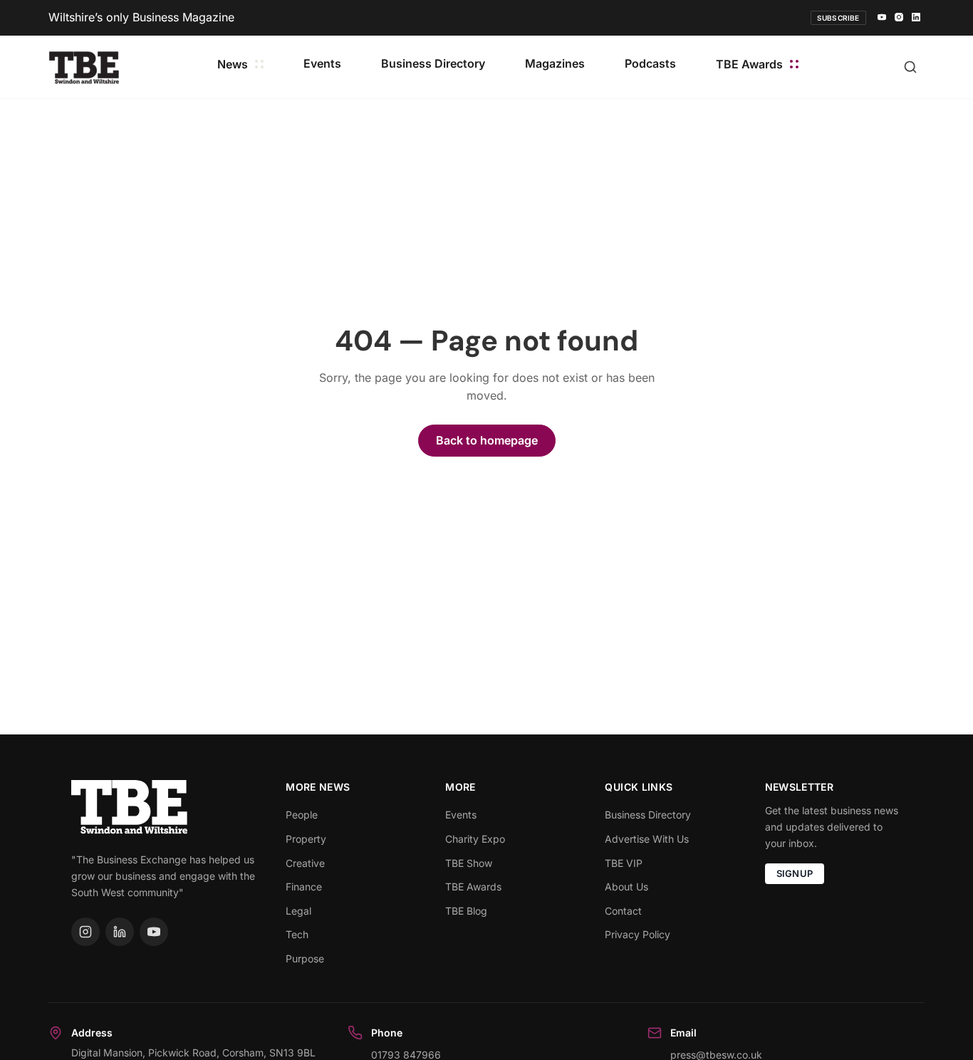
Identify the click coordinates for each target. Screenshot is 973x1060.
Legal (298, 911)
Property (306, 839)
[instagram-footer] (85, 932)
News (232, 64)
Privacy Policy (637, 934)
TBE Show (468, 863)
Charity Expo (475, 839)
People (302, 815)
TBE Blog (466, 911)
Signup (794, 873)
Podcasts (650, 63)
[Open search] (910, 67)
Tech (297, 934)
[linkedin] (916, 17)
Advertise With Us (647, 839)
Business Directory (433, 63)
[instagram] (898, 17)
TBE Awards (749, 64)
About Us (626, 886)
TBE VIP (623, 863)
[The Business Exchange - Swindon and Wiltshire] (84, 66)
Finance (304, 886)
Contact (623, 911)
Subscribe (838, 18)
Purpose (305, 958)
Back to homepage (487, 440)
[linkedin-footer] (119, 932)
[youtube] (881, 17)
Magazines (555, 63)
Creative (305, 863)
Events (322, 63)
